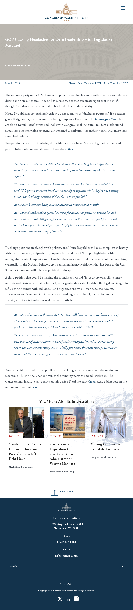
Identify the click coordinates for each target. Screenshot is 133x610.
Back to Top (66, 491)
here (92, 381)
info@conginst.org (66, 555)
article (69, 149)
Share (72, 83)
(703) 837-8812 (66, 542)
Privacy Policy (67, 583)
